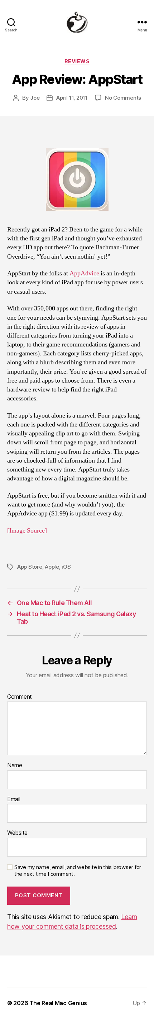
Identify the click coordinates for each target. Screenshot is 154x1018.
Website (17, 833)
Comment (19, 697)
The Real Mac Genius (58, 1003)
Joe (34, 97)
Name (14, 765)
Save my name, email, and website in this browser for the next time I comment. (77, 870)
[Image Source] (27, 531)
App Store (29, 566)
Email (13, 799)
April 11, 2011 (71, 97)
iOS (66, 566)
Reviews (77, 61)
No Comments (123, 97)
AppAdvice (84, 273)
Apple (52, 566)
